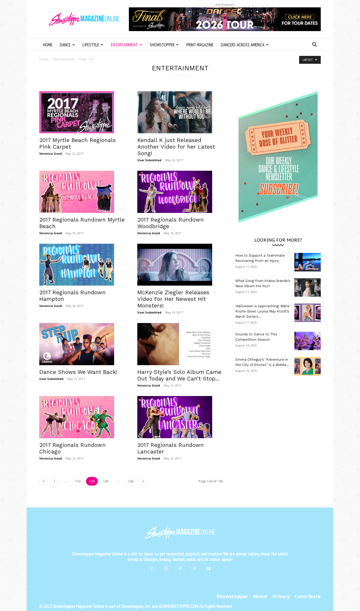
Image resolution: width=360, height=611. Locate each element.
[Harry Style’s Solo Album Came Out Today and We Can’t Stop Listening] (180, 344)
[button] (314, 45)
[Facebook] (151, 569)
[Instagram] (165, 568)
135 (106, 481)
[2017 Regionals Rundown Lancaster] (180, 417)
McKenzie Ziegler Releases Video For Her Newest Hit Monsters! (173, 299)
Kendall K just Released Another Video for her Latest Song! (176, 147)
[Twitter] (194, 569)
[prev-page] (43, 481)
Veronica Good (50, 153)
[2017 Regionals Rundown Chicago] (82, 417)
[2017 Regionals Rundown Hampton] (82, 265)
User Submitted (149, 160)
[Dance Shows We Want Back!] (82, 344)
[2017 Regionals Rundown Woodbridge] (180, 192)
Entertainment (124, 45)
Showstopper (162, 45)
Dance (65, 45)
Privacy (281, 596)
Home (47, 45)
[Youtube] (208, 569)
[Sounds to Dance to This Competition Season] (307, 341)
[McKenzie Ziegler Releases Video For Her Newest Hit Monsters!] (180, 265)
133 (78, 481)
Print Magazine (199, 45)
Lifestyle (90, 45)
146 (130, 481)
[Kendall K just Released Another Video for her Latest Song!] (180, 112)
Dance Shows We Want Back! (78, 372)
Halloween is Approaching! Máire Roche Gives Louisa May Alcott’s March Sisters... (262, 311)
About (260, 596)
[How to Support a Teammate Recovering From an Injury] (307, 262)
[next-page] (143, 481)
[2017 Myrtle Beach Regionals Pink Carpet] (82, 112)
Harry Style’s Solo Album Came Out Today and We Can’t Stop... (179, 375)
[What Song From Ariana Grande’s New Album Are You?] (307, 287)
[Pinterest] (180, 569)
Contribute (308, 596)
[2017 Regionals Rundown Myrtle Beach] (82, 192)
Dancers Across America (242, 45)
